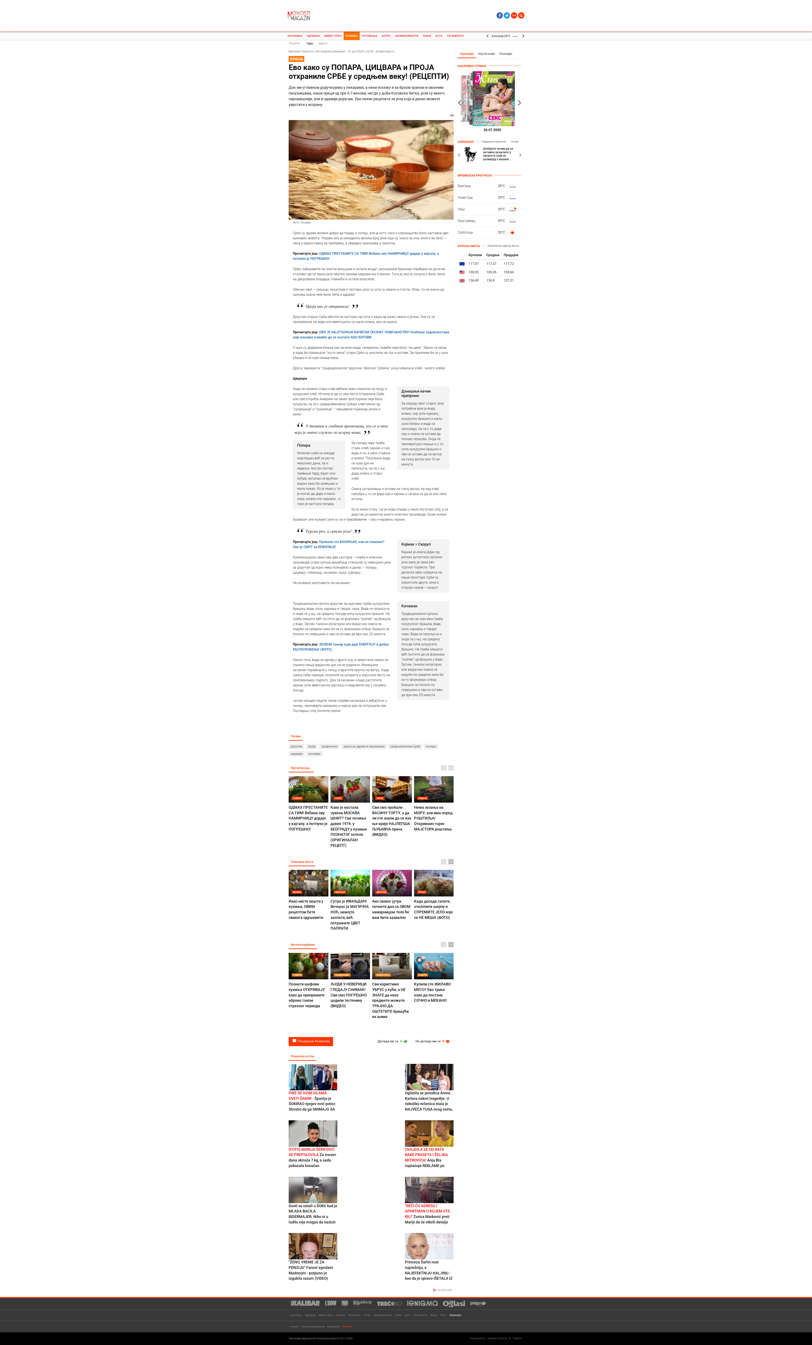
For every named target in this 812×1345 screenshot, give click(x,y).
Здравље (313, 35)
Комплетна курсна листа (503, 245)
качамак (314, 753)
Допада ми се (390, 1041)
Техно (426, 35)
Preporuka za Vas (302, 1056)
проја (311, 746)
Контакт (347, 1326)
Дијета (322, 43)
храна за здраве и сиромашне (364, 746)
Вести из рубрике (303, 944)
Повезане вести (302, 861)
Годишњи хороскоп (493, 141)
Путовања (369, 35)
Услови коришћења (313, 1326)
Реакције (505, 53)
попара (431, 746)
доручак (296, 746)
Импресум (333, 1326)
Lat (514, 15)
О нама (294, 1326)
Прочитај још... (301, 768)
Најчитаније (486, 53)
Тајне (309, 43)
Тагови (295, 736)
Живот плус (333, 35)
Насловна (295, 35)
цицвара (297, 753)
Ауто (439, 35)
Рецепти (294, 43)
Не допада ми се (430, 1041)
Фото (443, 1315)
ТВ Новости (455, 35)
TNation (517, 1338)
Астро (386, 35)
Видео (434, 1315)
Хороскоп (455, 1315)
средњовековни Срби (405, 746)
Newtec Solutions (498, 1338)
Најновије (467, 53)
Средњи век (329, 746)
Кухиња (352, 35)
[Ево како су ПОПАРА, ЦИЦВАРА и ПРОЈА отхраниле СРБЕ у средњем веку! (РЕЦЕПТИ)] (371, 169)
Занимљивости (406, 35)
